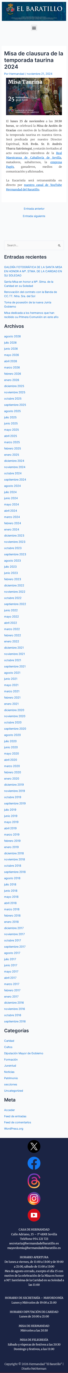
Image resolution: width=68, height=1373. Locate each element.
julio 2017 (10, 959)
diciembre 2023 (14, 535)
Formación (11, 1059)
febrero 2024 (12, 523)
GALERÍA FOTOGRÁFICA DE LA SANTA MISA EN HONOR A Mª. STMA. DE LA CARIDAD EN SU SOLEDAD (33, 271)
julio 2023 (10, 566)
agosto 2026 (12, 336)
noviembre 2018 (14, 859)
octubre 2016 (12, 1015)
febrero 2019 (12, 841)
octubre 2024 (13, 473)
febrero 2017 (12, 990)
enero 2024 (11, 529)
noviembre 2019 (14, 791)
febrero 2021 (12, 697)
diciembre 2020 (14, 710)
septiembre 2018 (15, 872)
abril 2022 (10, 623)
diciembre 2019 (14, 784)
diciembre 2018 (14, 853)
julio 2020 (10, 741)
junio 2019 (10, 816)
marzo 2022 (12, 629)
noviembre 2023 (14, 542)
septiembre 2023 (15, 554)
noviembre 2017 (14, 934)
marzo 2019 (11, 834)
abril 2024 (10, 510)
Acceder (9, 1110)
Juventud (10, 1065)
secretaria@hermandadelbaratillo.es (34, 1243)
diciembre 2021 (14, 647)
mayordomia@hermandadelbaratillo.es (34, 1248)
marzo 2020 (12, 766)
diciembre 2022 (14, 585)
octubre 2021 (12, 660)
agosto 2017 (12, 953)
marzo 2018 (11, 909)
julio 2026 (10, 342)
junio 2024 (11, 498)
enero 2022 (11, 641)
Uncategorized (13, 1090)
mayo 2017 (11, 971)
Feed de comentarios (17, 1122)
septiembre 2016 (15, 1021)
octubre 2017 (12, 940)
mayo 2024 (11, 504)
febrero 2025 (12, 448)
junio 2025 (11, 423)
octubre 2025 (13, 398)
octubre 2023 (13, 548)
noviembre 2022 (14, 591)
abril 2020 (10, 760)
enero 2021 (11, 704)
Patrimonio (11, 1078)
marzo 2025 (12, 442)
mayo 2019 (11, 822)
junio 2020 (11, 747)
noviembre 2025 (14, 392)
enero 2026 (11, 380)
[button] (34, 28)
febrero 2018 (12, 915)
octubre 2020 (13, 722)
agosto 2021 (12, 672)
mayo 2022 (11, 616)
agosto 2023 (12, 560)
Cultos (8, 1047)
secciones (10, 1084)
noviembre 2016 (14, 1009)
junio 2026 (11, 348)
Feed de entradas (15, 1116)
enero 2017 (11, 996)
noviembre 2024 (14, 467)
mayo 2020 (11, 753)
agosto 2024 (12, 486)
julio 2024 (10, 492)
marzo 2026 (12, 367)
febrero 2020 (12, 772)
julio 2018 (10, 884)
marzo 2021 (11, 691)
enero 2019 (11, 847)
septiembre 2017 (15, 946)
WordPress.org (13, 1128)
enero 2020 (11, 778)
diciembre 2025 (14, 386)
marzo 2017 (11, 984)
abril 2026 (10, 361)
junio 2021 (10, 679)
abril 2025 (10, 436)
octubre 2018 (12, 865)
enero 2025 (11, 454)
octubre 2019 (12, 797)
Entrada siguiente (34, 216)
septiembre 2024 (15, 479)
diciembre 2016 (14, 1002)
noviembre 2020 (14, 716)
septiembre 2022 (15, 604)
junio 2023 (11, 573)
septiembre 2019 (15, 803)
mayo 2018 (11, 897)
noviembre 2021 (14, 654)
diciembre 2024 (14, 461)
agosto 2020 (12, 735)
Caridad (9, 1041)
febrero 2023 (12, 579)
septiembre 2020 (15, 728)
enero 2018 (11, 922)
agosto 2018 (12, 878)
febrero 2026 (12, 373)
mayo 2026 (11, 355)
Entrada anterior (34, 208)
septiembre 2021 (15, 666)
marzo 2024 (12, 517)
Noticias (9, 1072)
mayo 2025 (11, 429)
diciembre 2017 (14, 928)
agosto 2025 (12, 411)
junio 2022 (11, 610)
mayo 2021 (11, 685)
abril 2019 (10, 828)
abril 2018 (10, 903)
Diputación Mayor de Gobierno (23, 1053)
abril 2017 (10, 978)
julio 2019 (10, 809)
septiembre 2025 (15, 405)
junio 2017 (10, 965)
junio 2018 (10, 890)
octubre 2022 (13, 598)
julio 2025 (10, 417)
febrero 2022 (12, 635)
